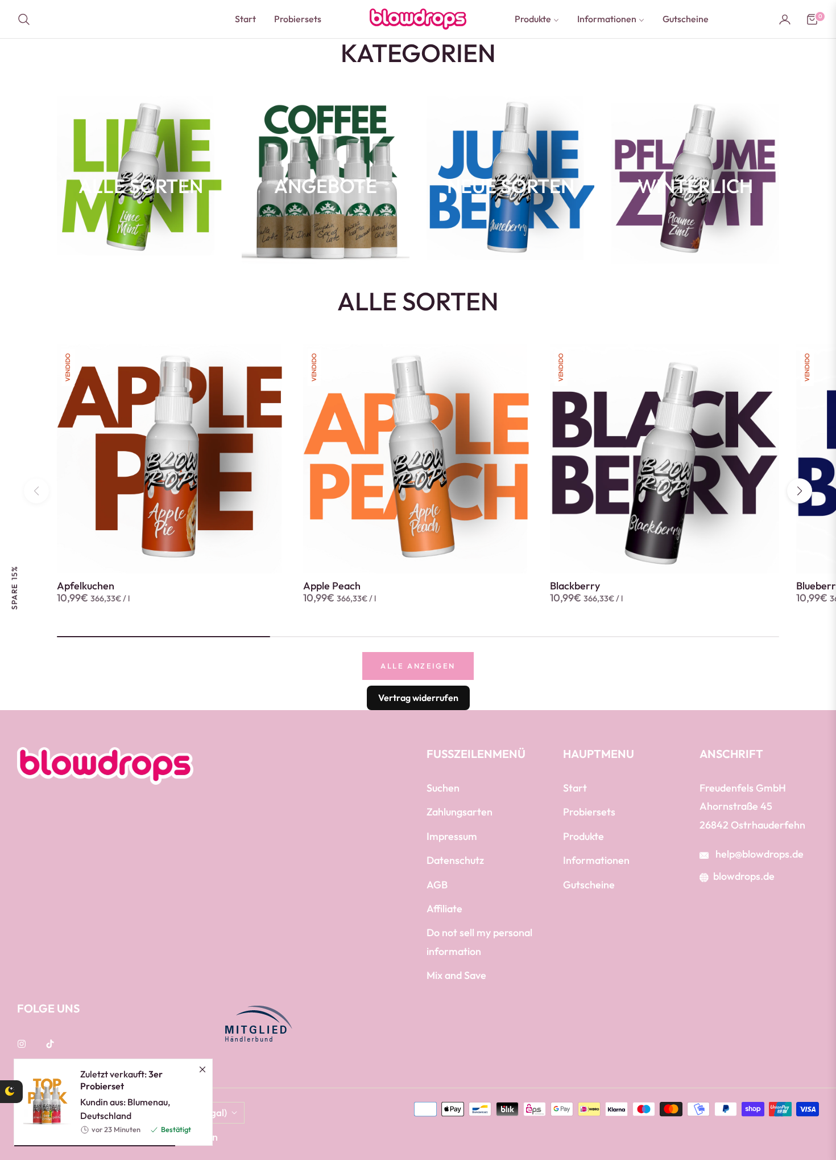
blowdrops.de (744, 876)
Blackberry (575, 586)
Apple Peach (332, 586)
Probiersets (589, 811)
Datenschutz (455, 860)
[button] (27, 19)
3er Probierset (121, 1081)
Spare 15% (14, 587)
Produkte (583, 836)
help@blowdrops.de (758, 853)
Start (575, 787)
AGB (437, 884)
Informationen (596, 860)
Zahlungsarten (460, 811)
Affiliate (444, 908)
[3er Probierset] (42, 1102)
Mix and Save (456, 975)
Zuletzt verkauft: (121, 1081)
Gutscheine (589, 884)
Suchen (443, 787)
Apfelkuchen (85, 586)
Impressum (452, 836)
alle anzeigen (418, 665)
